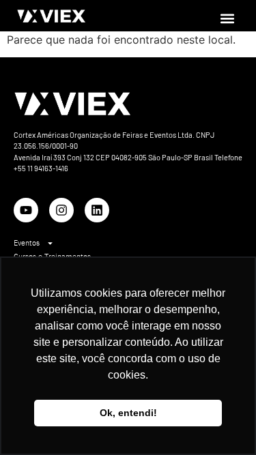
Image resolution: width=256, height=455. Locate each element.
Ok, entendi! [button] (128, 412)
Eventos (27, 243)
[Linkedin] (97, 210)
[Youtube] (26, 210)
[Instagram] (61, 210)
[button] (227, 18)
